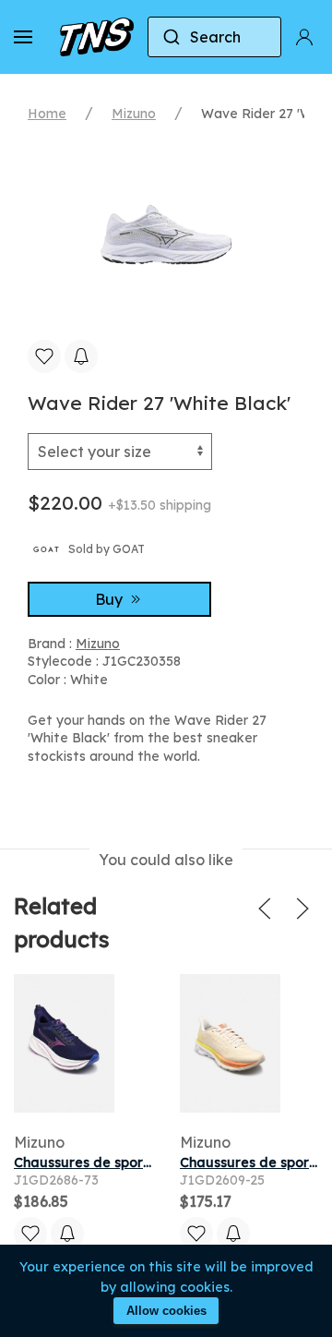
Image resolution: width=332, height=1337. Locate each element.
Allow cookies (166, 1311)
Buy (110, 599)
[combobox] (214, 37)
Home (47, 113)
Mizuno (134, 113)
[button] (23, 37)
